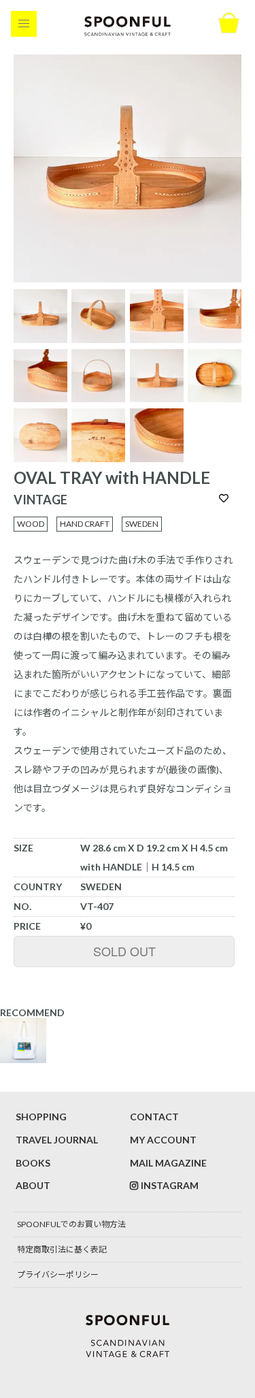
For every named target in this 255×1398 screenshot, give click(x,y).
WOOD (30, 524)
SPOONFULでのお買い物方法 (71, 1224)
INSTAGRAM (170, 1185)
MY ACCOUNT (163, 1139)
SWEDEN (141, 524)
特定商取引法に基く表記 (62, 1249)
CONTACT (154, 1116)
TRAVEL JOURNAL (57, 1139)
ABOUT (33, 1185)
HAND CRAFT (84, 524)
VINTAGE (40, 499)
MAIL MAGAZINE (168, 1163)
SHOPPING (41, 1116)
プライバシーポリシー (58, 1274)
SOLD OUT (124, 951)
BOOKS (33, 1163)
